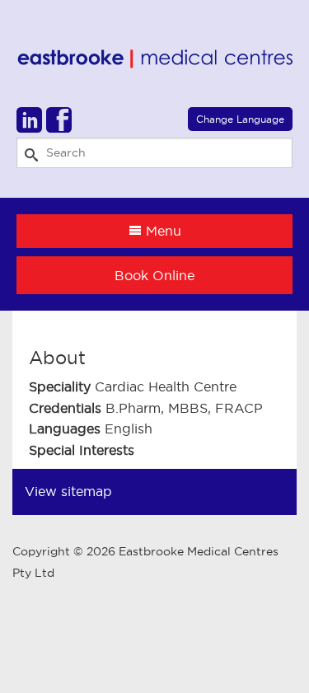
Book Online (154, 275)
